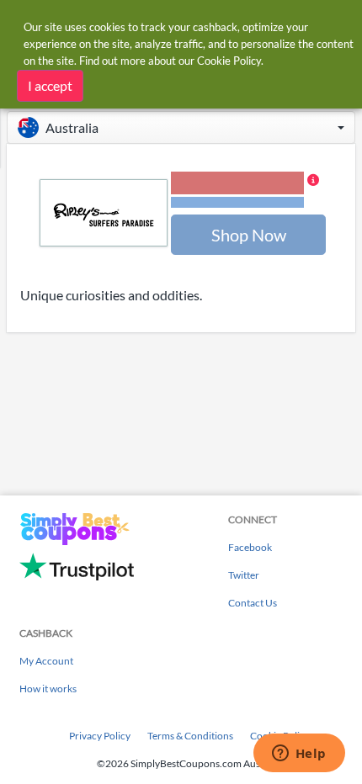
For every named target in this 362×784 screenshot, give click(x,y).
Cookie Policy (229, 60)
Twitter (243, 575)
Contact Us (252, 602)
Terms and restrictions (237, 202)
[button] (181, 127)
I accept (50, 85)
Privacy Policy (99, 735)
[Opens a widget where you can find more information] (299, 755)
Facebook (250, 547)
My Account (46, 660)
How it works (48, 688)
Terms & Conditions (190, 735)
